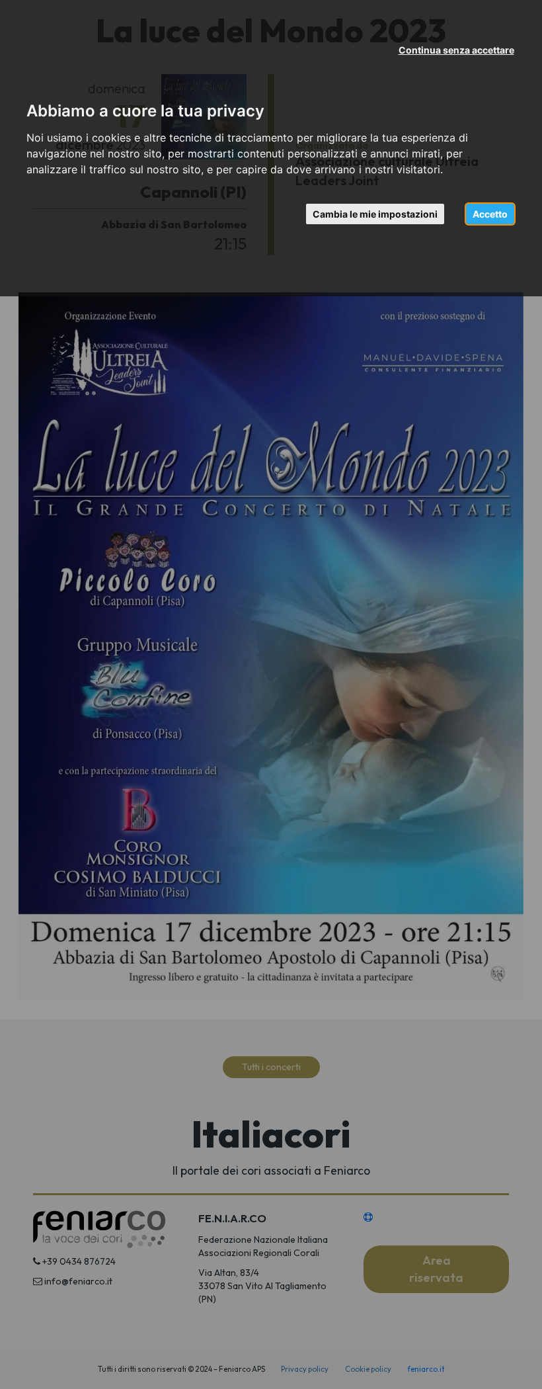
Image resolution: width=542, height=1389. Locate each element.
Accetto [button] (490, 214)
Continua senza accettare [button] (456, 50)
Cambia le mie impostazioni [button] (375, 214)
